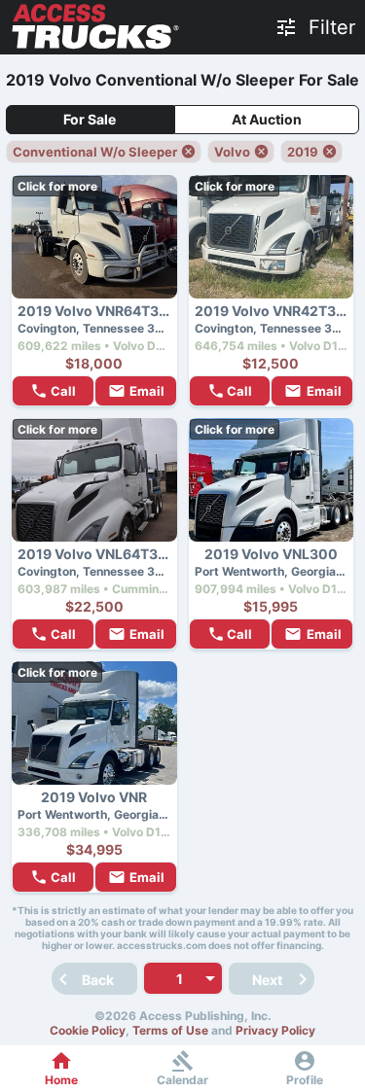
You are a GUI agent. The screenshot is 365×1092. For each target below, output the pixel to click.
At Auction (267, 119)
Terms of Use (170, 1030)
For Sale (89, 119)
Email (146, 391)
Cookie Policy (88, 1030)
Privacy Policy (275, 1030)
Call (63, 391)
